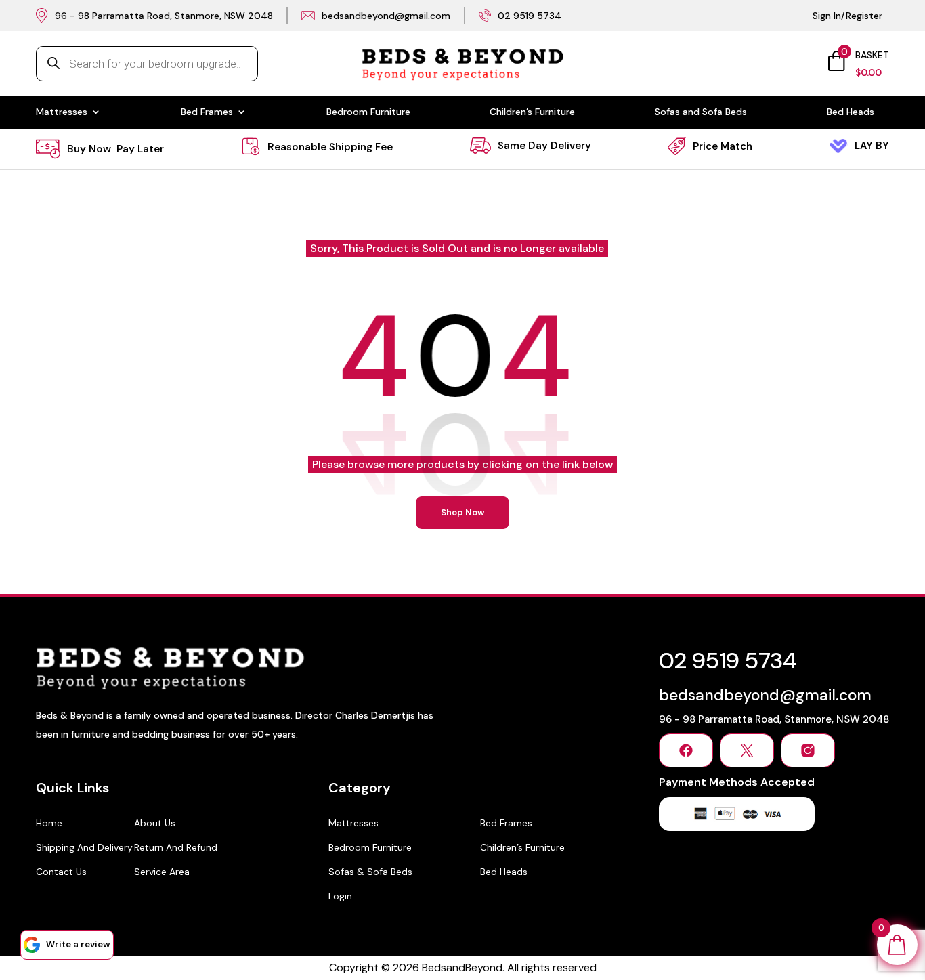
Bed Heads (850, 112)
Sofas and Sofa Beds (701, 112)
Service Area (162, 872)
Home (49, 823)
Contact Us (61, 872)
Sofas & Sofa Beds (370, 872)
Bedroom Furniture (368, 112)
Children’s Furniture (532, 112)
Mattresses (61, 112)
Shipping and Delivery (84, 847)
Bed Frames (207, 112)
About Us (154, 823)
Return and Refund (175, 847)
